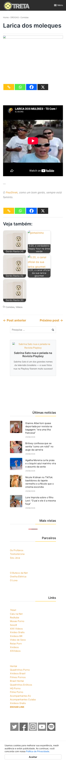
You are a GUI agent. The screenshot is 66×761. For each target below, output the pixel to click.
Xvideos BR (16, 636)
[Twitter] (14, 730)
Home (6, 17)
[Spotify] (51, 730)
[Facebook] (31, 87)
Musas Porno (17, 621)
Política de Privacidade (37, 751)
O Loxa (13, 580)
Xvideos (14, 647)
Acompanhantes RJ (20, 695)
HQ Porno (15, 688)
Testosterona (17, 553)
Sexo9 (13, 625)
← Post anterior (14, 320)
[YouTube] (42, 730)
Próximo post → (51, 320)
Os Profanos (16, 550)
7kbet (13, 610)
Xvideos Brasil (17, 673)
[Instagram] (33, 730)
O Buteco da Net (19, 572)
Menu (60, 5)
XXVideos (15, 650)
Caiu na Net (16, 613)
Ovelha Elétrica (18, 576)
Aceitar (33, 757)
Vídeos (19, 307)
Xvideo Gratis (17, 632)
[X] (42, 87)
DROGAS (14, 17)
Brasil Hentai (17, 680)
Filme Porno (16, 692)
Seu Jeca (15, 557)
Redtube (14, 617)
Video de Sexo (18, 639)
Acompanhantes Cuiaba (23, 699)
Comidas (24, 17)
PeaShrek (12, 192)
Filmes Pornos (18, 677)
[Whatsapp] (20, 87)
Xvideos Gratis (18, 703)
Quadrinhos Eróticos (21, 684)
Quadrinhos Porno (20, 669)
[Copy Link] (8, 87)
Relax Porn (16, 643)
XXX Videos (16, 628)
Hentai (13, 666)
